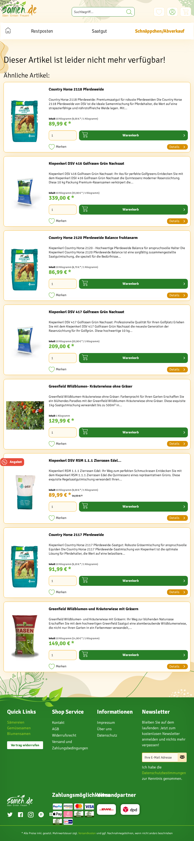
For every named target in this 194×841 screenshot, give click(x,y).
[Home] (8, 31)
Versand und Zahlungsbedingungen (70, 744)
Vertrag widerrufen (25, 745)
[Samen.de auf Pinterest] (41, 815)
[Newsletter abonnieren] (182, 757)
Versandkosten (87, 833)
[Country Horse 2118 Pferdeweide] (25, 118)
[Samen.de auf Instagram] (31, 815)
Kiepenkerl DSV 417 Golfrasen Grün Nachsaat (86, 312)
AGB (55, 729)
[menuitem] (103, 12)
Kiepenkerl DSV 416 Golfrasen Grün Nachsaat (86, 163)
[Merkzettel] (159, 12)
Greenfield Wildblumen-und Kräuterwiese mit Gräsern (93, 609)
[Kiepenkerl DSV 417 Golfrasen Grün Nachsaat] (25, 341)
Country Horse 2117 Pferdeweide (76, 534)
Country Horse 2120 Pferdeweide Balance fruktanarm (93, 237)
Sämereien (15, 722)
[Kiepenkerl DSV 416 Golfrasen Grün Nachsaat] (25, 192)
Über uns (104, 729)
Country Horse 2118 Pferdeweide (76, 89)
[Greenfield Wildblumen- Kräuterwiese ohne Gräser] (25, 415)
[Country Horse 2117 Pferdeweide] (25, 563)
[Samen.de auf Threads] (51, 815)
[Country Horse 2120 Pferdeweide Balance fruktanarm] (25, 266)
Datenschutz (107, 735)
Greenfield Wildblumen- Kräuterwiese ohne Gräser (90, 386)
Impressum (106, 722)
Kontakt (58, 722)
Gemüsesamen (19, 728)
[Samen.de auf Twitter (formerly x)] (10, 815)
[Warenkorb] (185, 12)
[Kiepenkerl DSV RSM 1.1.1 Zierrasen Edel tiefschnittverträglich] (25, 489)
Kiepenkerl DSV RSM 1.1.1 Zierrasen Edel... (85, 460)
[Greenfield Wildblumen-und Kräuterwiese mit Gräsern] (25, 638)
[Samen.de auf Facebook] (20, 815)
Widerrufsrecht (64, 735)
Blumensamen (19, 733)
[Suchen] (129, 12)
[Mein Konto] (172, 12)
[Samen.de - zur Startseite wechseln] (19, 9)
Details (174, 147)
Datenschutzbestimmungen (164, 773)
